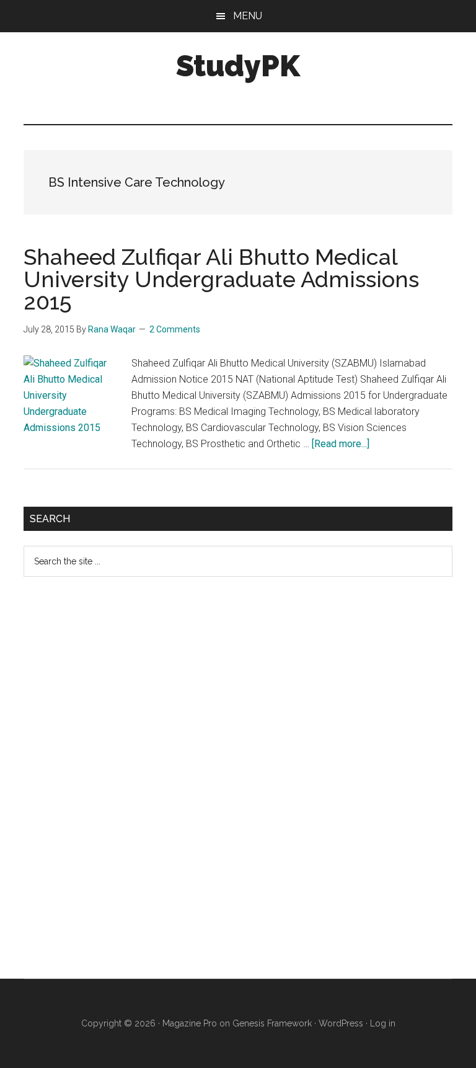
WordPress (341, 1023)
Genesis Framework (272, 1023)
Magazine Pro (189, 1023)
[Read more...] (340, 444)
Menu (247, 16)
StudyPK (238, 65)
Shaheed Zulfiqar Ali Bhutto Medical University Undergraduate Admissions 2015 (221, 279)
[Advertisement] (116, 788)
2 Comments (174, 329)
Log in (382, 1023)
